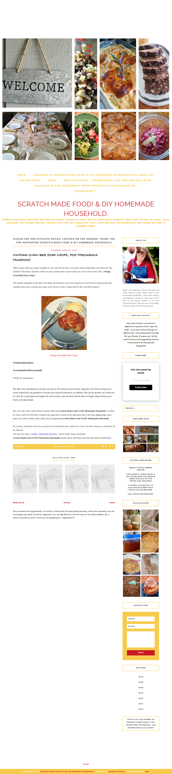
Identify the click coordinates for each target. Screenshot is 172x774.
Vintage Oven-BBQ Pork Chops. (64, 355)
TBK (147, 772)
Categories (84, 191)
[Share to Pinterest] (112, 446)
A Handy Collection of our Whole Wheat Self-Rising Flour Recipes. (141, 487)
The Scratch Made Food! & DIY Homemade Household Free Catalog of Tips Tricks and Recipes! (140, 477)
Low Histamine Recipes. (141, 494)
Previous (18, 503)
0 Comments (19, 446)
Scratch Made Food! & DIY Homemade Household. (67, 772)
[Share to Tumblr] (109, 446)
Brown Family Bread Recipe (141, 469)
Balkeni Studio (116, 772)
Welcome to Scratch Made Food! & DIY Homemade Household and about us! (93, 175)
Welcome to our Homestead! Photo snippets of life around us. (85, 186)
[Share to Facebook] (102, 446)
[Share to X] (106, 446)
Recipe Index (30, 180)
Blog (52, 180)
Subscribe (141, 387)
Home (21, 175)
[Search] (155, 408)
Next (112, 503)
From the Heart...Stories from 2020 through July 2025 (107, 180)
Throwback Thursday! (64, 446)
